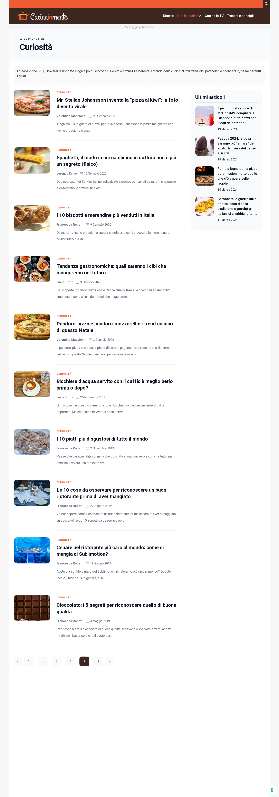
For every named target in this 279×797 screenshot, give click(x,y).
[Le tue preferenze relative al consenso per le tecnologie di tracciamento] (272, 790)
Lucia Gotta (65, 282)
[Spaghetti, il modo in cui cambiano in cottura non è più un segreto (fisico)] (32, 160)
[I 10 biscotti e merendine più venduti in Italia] (32, 218)
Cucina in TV (214, 16)
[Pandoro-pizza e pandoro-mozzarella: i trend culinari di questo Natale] (32, 327)
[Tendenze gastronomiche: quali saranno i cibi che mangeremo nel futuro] (32, 269)
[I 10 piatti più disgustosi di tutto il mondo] (32, 442)
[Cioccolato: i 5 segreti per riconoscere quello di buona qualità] (32, 608)
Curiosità (64, 92)
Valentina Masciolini (71, 116)
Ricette (168, 16)
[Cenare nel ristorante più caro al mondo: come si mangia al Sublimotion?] (32, 550)
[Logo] (42, 16)
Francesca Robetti (70, 224)
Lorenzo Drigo (67, 173)
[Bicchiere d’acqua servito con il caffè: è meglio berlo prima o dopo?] (32, 384)
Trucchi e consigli (240, 16)
